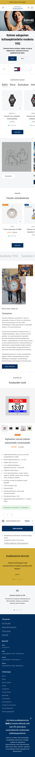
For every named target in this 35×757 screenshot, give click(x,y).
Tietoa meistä (6, 631)
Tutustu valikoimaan (10, 366)
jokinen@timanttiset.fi (9, 627)
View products (8, 176)
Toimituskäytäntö (7, 708)
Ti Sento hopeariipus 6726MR (12, 229)
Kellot (22, 58)
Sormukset (23, 84)
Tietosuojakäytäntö (8, 711)
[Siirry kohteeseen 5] (29, 428)
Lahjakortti (5, 689)
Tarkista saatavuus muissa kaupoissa (16, 543)
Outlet (4, 686)
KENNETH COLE (12, 113)
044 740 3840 (6, 623)
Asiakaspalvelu (7, 702)
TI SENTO (12, 226)
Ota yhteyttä (6, 698)
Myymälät (5, 635)
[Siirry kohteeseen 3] (17, 428)
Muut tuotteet (6, 682)
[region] (17, 598)
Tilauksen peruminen (9, 705)
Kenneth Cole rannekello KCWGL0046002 (12, 117)
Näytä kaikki (17, 132)
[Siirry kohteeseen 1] (4, 428)
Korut (12, 58)
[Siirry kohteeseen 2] (11, 428)
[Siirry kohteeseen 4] (23, 428)
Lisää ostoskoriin (17, 528)
